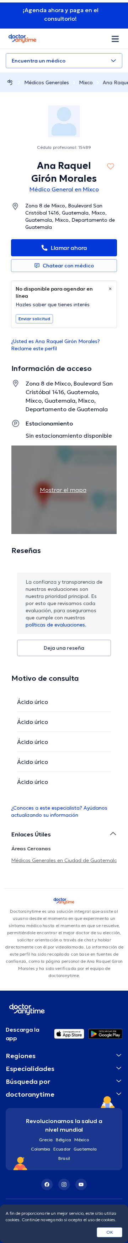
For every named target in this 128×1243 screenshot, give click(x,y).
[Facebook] (47, 1184)
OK (109, 1232)
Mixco (86, 82)
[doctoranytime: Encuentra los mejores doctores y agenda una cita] (10, 82)
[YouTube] (81, 1184)
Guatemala (85, 1149)
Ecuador (62, 1149)
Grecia (46, 1139)
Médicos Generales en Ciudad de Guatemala (64, 860)
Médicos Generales (46, 82)
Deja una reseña (64, 648)
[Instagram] (64, 1184)
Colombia (40, 1149)
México (81, 1139)
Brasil (64, 1158)
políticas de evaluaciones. (56, 625)
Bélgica (63, 1139)
